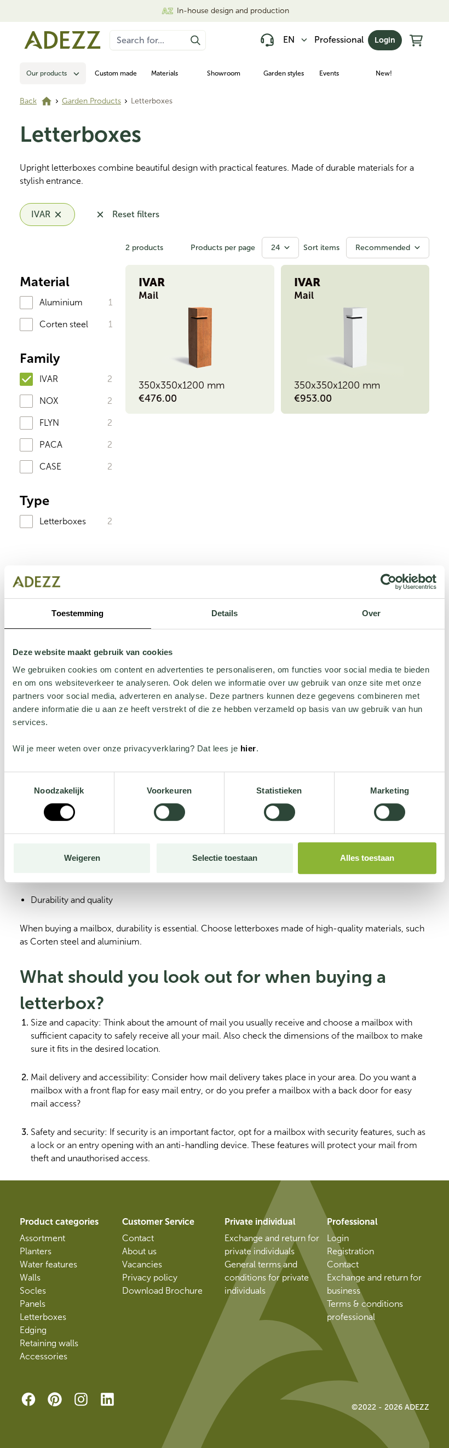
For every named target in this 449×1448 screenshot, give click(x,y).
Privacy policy (149, 1277)
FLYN (49, 423)
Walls (30, 1277)
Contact (138, 1238)
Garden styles (283, 73)
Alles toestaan (367, 857)
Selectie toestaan (224, 857)
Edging (33, 1330)
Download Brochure (162, 1290)
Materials (164, 73)
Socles (33, 1290)
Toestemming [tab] (77, 613)
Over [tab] (371, 613)
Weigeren (82, 857)
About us (139, 1251)
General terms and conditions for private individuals (267, 1277)
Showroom (223, 73)
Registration (350, 1251)
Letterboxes (62, 521)
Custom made (116, 73)
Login (385, 40)
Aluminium (61, 302)
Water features (48, 1264)
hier (248, 748)
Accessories (43, 1356)
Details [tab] (224, 613)
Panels (32, 1304)
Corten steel (63, 324)
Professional (339, 39)
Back (28, 101)
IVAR (48, 379)
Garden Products (91, 101)
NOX (48, 401)
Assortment (42, 1238)
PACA (50, 444)
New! (384, 73)
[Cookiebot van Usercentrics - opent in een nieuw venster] (388, 582)
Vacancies (142, 1264)
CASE (50, 466)
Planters (35, 1251)
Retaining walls (49, 1343)
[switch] (169, 812)
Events (329, 73)
